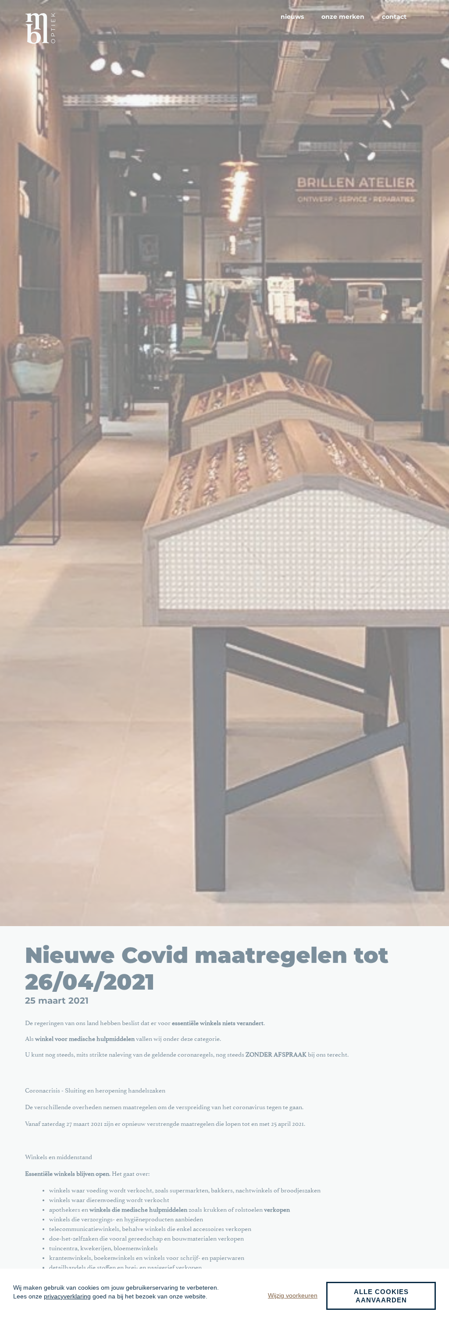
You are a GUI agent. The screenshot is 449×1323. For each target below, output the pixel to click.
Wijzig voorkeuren (292, 1295)
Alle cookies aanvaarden (381, 1296)
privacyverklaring (67, 1296)
